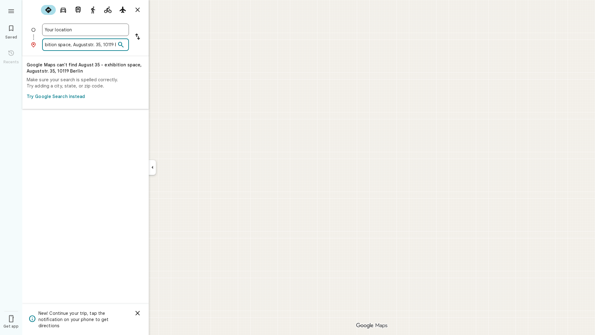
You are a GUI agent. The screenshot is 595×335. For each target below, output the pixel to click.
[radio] (48, 10)
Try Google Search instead (56, 96)
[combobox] (85, 30)
